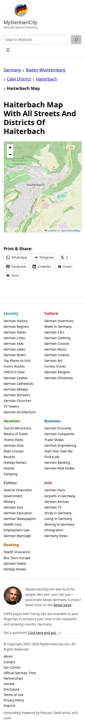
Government (13, 496)
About (8, 656)
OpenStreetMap (70, 230)
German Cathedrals (18, 383)
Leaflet (51, 230)
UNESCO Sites (14, 372)
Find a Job (51, 457)
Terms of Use (13, 695)
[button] (10, 147)
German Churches (17, 400)
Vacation (12, 420)
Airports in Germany (59, 496)
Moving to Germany (59, 524)
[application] (43, 187)
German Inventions (59, 321)
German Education (18, 513)
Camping (10, 474)
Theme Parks (13, 440)
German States (15, 332)
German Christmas (58, 378)
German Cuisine (56, 343)
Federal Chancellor (18, 490)
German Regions (16, 326)
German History (15, 321)
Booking (11, 544)
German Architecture (20, 412)
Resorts (9, 457)
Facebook (19, 266)
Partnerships (13, 678)
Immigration (53, 530)
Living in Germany (58, 518)
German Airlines (56, 501)
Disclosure (11, 689)
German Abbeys (16, 389)
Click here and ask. (42, 632)
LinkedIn (44, 266)
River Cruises (14, 451)
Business (52, 420)
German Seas (14, 343)
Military (9, 501)
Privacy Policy (14, 700)
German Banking (57, 462)
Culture (51, 313)
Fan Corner (12, 667)
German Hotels (15, 563)
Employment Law (16, 530)
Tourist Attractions (18, 428)
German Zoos (14, 445)
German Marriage (17, 536)
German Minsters (17, 395)
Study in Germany (58, 513)
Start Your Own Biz (58, 451)
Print (15, 275)
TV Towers (11, 406)
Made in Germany (58, 326)
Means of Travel (16, 434)
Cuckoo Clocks (55, 366)
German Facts (54, 490)
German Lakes (14, 349)
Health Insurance (17, 552)
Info (48, 482)
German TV (52, 507)
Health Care (13, 524)
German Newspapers (20, 518)
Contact (9, 662)
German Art (53, 360)
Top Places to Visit (17, 360)
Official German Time (20, 673)
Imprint (9, 705)
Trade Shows (54, 440)
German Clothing (57, 338)
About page (62, 605)
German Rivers (15, 355)
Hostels (9, 468)
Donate (9, 684)
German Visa (13, 507)
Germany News (56, 536)
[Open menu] (8, 49)
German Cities (14, 338)
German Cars (54, 332)
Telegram (46, 257)
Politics (10, 482)
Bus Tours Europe (17, 558)
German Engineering (60, 445)
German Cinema (56, 355)
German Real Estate (59, 468)
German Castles (16, 378)
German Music (55, 349)
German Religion (57, 372)
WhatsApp (19, 257)
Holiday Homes (15, 462)
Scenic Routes (14, 366)
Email (67, 266)
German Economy (57, 428)
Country (11, 313)
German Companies (59, 434)
